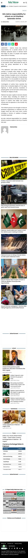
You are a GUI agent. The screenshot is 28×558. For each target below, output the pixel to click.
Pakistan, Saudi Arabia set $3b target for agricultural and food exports (17, 392)
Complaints (4, 546)
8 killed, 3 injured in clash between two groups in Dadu (12, 181)
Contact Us (10, 543)
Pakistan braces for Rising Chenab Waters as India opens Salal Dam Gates (13, 255)
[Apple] (22, 548)
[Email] (16, 44)
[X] (9, 44)
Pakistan (24, 10)
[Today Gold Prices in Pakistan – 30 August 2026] (14, 417)
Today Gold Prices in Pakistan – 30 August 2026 (13, 425)
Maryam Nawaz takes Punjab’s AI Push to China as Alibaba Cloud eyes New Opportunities (13, 281)
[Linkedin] (17, 548)
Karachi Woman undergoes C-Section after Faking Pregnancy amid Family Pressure (13, 307)
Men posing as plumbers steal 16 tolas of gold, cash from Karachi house (13, 206)
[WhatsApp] (12, 44)
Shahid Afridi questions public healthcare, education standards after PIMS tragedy (14, 368)
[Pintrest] (14, 548)
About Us (3, 543)
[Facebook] (2, 44)
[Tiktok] (12, 548)
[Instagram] (9, 548)
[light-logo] (13, 2)
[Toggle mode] (24, 3)
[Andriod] (19, 548)
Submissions (12, 546)
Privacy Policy (18, 543)
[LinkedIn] (6, 44)
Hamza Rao (6, 22)
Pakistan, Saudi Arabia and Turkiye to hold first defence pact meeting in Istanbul (13, 231)
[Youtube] (6, 548)
